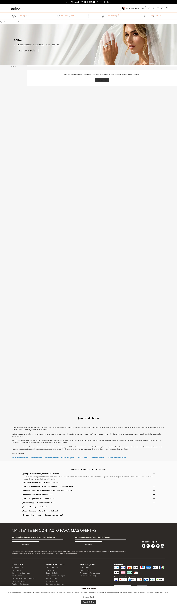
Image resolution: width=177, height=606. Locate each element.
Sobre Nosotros (17, 567)
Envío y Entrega (51, 579)
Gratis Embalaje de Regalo (55, 576)
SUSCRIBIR (25, 544)
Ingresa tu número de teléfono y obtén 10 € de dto (92, 537)
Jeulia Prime (84, 570)
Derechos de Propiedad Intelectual (24, 579)
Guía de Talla (50, 570)
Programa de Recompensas (90, 573)
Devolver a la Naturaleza (21, 573)
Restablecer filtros (102, 80)
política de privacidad (109, 551)
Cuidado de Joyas (52, 567)
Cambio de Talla (52, 573)
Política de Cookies (150, 592)
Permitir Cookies (88, 602)
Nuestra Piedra (17, 576)
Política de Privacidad (19, 581)
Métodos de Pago (52, 581)
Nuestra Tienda (85, 567)
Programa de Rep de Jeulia (89, 576)
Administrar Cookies (88, 597)
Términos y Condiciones (20, 584)
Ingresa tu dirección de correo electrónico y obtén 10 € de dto (33, 537)
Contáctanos (16, 570)
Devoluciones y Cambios (55, 584)
